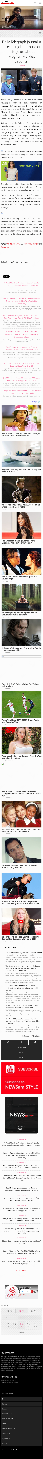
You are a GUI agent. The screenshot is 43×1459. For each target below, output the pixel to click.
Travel (4, 1423)
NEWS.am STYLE (14, 244)
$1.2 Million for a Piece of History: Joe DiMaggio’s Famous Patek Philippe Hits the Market (21, 1209)
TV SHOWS (21, 1047)
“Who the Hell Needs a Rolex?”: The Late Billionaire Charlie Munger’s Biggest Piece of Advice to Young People (21, 1177)
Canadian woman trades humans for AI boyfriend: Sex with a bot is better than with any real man (23, 987)
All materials (21, 1270)
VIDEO (21, 1057)
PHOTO (21, 1052)
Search (21, 1332)
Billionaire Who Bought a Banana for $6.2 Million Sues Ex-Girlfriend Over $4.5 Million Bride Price (21, 1166)
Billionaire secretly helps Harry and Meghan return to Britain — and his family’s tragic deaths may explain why (21, 1230)
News (4, 1399)
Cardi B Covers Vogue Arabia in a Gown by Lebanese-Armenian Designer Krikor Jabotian (21, 1189)
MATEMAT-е (14, 1450)
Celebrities (6, 1433)
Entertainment (7, 1418)
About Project (7, 1353)
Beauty (4, 1409)
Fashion (5, 1404)
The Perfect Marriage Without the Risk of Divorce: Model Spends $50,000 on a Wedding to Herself (23, 1021)
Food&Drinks (7, 1414)
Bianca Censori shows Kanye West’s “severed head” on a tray (21, 1242)
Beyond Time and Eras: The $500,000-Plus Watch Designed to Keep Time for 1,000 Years (21, 1252)
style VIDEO (6, 1438)
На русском (24, 262)
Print (5, 262)
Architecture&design (10, 1428)
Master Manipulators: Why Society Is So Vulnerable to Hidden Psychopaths (21, 1262)
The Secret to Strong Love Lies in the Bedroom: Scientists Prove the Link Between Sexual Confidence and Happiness (23, 968)
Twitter (35, 244)
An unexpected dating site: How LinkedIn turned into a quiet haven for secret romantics (24, 953)
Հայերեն (14, 262)
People (4, 1443)
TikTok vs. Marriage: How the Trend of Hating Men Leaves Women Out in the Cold (22, 1006)
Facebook (28, 244)
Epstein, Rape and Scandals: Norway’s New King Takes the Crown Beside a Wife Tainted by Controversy (21, 1155)
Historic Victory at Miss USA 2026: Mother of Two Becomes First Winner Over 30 (21, 1199)
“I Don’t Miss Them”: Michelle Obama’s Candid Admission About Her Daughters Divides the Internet (21, 1144)
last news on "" (31, 1036)
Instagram (5, 247)
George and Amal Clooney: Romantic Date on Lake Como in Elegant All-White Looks (22, 1219)
